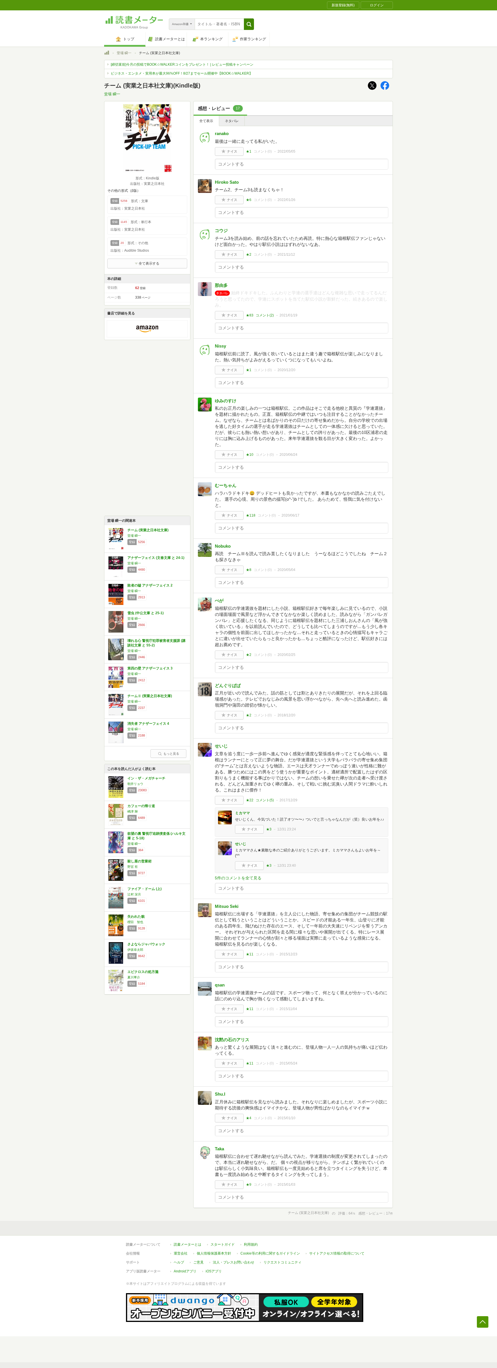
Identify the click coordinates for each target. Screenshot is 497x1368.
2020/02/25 (286, 655)
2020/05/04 (286, 570)
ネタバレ (232, 121)
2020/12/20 (286, 370)
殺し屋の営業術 (139, 861)
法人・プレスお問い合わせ (233, 1262)
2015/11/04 (288, 1009)
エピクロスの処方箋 (142, 972)
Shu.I (220, 1094)
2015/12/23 (288, 954)
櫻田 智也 (135, 922)
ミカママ (242, 813)
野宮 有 (132, 866)
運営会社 (181, 1253)
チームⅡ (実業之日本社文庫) (149, 696)
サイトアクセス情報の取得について (336, 1253)
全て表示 (206, 121)
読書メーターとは (187, 1244)
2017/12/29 (288, 800)
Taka (219, 1148)
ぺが (219, 600)
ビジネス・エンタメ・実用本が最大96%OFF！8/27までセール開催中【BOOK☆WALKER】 (182, 73)
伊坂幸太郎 (135, 949)
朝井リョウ (135, 783)
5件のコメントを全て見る (238, 878)
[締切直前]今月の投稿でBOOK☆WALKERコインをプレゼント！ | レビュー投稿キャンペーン (182, 64)
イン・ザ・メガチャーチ (146, 778)
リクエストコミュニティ (282, 1262)
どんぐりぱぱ (228, 685)
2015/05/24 (288, 1063)
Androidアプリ (185, 1271)
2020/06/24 (288, 454)
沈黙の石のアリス (232, 1039)
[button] (249, 24)
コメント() (263, 151)
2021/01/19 (288, 315)
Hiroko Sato (227, 182)
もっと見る (171, 753)
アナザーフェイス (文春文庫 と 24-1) (155, 558)
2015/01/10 (286, 1118)
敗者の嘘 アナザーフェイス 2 (150, 585)
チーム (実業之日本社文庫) (148, 530)
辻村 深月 (134, 894)
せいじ (221, 745)
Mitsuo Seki (226, 906)
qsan (220, 984)
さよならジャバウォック (146, 944)
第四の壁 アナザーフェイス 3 (150, 668)
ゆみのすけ (225, 400)
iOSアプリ (214, 1271)
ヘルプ (179, 1262)
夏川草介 (133, 977)
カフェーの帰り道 (141, 806)
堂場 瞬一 (124, 53)
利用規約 (251, 1244)
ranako (222, 133)
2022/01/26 (286, 200)
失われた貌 (136, 916)
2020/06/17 (290, 515)
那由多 (221, 285)
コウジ (221, 230)
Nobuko (223, 546)
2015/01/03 (286, 1184)
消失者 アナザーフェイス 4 (148, 724)
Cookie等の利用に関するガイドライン (270, 1253)
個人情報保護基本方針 (214, 1253)
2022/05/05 (286, 151)
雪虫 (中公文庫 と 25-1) (145, 613)
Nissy (220, 346)
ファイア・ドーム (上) (144, 889)
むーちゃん (225, 485)
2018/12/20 (286, 715)
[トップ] (106, 54)
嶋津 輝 (132, 811)
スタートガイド (223, 1244)
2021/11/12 (286, 254)
